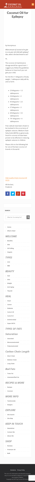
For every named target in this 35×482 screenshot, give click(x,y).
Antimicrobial (11, 319)
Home (9, 227)
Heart (9, 301)
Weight (9, 283)
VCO (8, 262)
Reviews (10, 446)
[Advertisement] (17, 31)
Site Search (10, 414)
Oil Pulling (10, 248)
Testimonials (11, 401)
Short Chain (11, 356)
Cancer (9, 304)
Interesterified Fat (13, 377)
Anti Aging (10, 287)
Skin (8, 279)
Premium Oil (11, 449)
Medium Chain (12, 360)
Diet (8, 244)
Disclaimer (13, 470)
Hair (8, 276)
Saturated (10, 338)
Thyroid (9, 291)
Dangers (10, 405)
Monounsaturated (13, 342)
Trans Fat (10, 373)
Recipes (9, 387)
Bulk (8, 453)
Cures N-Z (10, 316)
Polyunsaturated (12, 346)
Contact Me (11, 432)
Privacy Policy (21, 470)
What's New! (11, 231)
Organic (9, 252)
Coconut (10, 391)
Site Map (10, 418)
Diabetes (10, 308)
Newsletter (10, 428)
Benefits (10, 241)
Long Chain (10, 363)
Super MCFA (11, 323)
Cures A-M (10, 312)
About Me (10, 436)
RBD (8, 266)
